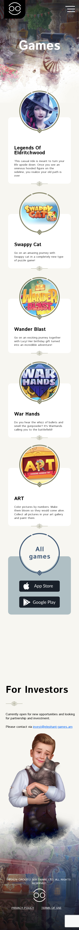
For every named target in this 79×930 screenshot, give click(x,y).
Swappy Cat (27, 244)
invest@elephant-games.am (53, 727)
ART (19, 498)
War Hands (27, 414)
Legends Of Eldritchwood (29, 150)
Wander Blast (30, 329)
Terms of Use (51, 908)
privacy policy (23, 908)
